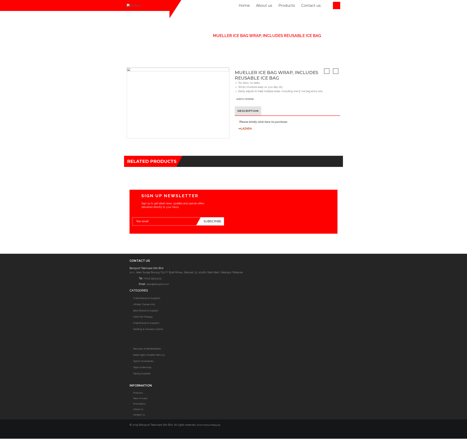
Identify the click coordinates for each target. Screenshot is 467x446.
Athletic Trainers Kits (144, 304)
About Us (138, 409)
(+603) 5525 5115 (152, 278)
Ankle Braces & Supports (146, 298)
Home (152, 35)
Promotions (139, 403)
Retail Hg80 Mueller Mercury (149, 355)
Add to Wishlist (245, 98)
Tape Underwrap (142, 367)
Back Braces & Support (145, 310)
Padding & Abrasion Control (148, 329)
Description (248, 111)
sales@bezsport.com (157, 284)
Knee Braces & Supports (146, 323)
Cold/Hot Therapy (185, 35)
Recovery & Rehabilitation (147, 348)
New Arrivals (140, 398)
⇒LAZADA (245, 128)
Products (138, 392)
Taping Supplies (141, 373)
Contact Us (139, 414)
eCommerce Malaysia (208, 425)
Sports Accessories (143, 361)
